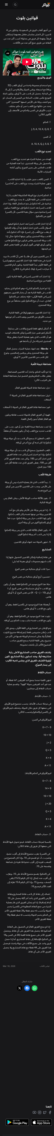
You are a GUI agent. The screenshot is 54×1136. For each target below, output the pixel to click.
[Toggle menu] (6, 5)
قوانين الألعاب (44, 966)
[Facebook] (50, 1112)
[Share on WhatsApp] (34, 988)
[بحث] (15, 4)
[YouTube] (34, 1112)
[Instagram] (39, 1112)
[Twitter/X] (45, 1112)
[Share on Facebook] (27, 988)
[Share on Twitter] (19, 988)
